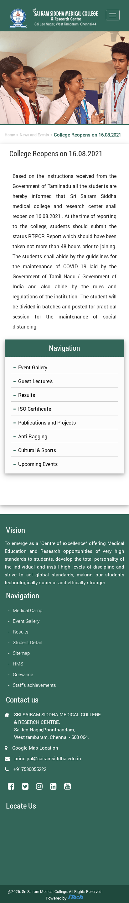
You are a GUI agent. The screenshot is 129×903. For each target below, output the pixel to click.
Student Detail (27, 642)
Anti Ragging (32, 436)
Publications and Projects (47, 422)
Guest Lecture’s (35, 381)
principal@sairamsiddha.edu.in (47, 758)
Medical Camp (27, 610)
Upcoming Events (38, 464)
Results (26, 395)
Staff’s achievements (34, 685)
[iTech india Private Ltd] (75, 897)
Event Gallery (32, 367)
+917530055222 (29, 769)
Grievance (23, 674)
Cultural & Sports (37, 450)
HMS (18, 663)
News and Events (34, 134)
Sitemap (21, 653)
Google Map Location (35, 748)
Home (10, 134)
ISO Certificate (34, 408)
